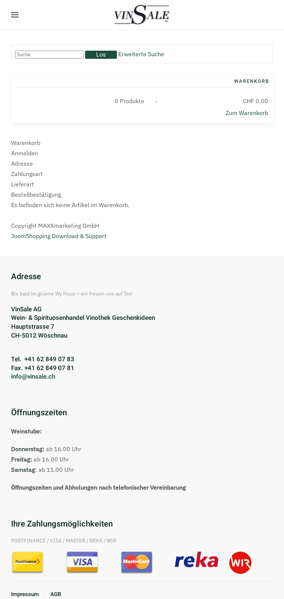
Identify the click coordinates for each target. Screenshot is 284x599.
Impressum (25, 594)
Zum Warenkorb (247, 112)
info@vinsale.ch (33, 376)
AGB (55, 594)
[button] (14, 15)
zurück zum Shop (45, 216)
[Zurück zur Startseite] (142, 15)
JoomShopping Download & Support (58, 236)
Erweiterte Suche (141, 54)
